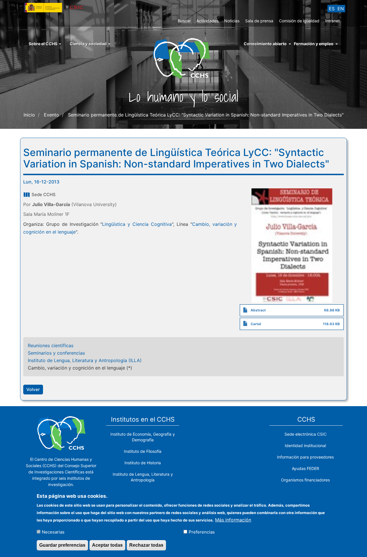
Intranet (332, 20)
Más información (233, 519)
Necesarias (53, 531)
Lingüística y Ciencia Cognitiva (137, 224)
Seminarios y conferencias (56, 353)
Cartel (256, 324)
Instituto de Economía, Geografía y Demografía (142, 437)
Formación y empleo (313, 43)
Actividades (207, 20)
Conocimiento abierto (265, 43)
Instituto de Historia (142, 462)
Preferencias (202, 531)
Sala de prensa (259, 20)
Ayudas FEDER (305, 468)
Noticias (231, 20)
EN (340, 8)
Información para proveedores (305, 457)
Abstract (258, 310)
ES (332, 8)
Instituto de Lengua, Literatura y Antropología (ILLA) (85, 360)
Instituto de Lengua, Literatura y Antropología (143, 477)
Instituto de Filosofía (142, 451)
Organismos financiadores (305, 479)
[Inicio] (183, 58)
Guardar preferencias (62, 545)
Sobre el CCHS (43, 43)
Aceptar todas (107, 545)
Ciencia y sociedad (89, 43)
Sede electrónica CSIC (305, 434)
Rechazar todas (146, 545)
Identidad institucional (305, 445)
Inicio (29, 115)
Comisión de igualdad (299, 20)
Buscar (184, 20)
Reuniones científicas (50, 345)
